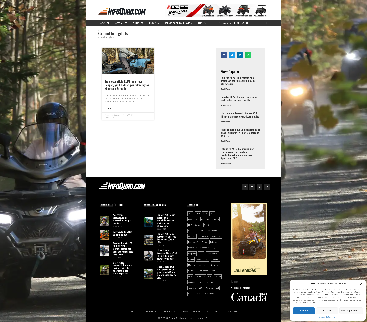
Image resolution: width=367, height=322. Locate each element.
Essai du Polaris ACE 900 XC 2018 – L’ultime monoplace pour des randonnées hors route (123, 249)
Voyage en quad (212, 288)
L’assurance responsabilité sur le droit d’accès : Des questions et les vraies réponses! (123, 268)
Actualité (121, 23)
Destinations (216, 236)
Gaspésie (192, 254)
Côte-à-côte (203, 236)
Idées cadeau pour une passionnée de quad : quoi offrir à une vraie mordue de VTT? (240, 133)
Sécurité (210, 282)
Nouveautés (215, 265)
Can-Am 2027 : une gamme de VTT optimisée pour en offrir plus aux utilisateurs (239, 81)
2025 (212, 214)
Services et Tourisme (177, 23)
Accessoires (193, 219)
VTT (190, 294)
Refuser (327, 310)
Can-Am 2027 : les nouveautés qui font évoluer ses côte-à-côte (239, 98)
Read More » (226, 89)
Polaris (213, 271)
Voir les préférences (351, 310)
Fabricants (214, 242)
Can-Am (198, 225)
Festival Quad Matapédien (199, 248)
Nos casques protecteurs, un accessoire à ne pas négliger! (122, 219)
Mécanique (203, 265)
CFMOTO (208, 225)
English (202, 23)
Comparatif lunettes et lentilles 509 (122, 233)
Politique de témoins (326, 317)
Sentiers (191, 282)
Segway (217, 277)
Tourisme (192, 288)
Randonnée (200, 277)
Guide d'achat (212, 254)
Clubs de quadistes (196, 231)
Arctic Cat (205, 219)
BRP (190, 225)
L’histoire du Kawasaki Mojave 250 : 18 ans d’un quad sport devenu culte (240, 114)
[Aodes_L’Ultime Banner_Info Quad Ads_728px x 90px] (217, 16)
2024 (205, 214)
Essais (153, 23)
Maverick (192, 265)
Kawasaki (215, 259)
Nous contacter (242, 288)
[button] (361, 283)
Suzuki (201, 282)
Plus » (108, 108)
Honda (191, 259)
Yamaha (198, 294)
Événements (209, 294)
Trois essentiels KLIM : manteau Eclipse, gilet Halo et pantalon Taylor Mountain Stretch (127, 85)
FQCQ (215, 248)
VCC (201, 288)
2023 (198, 214)
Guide (201, 254)
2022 (190, 214)
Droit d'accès (193, 242)
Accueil (105, 23)
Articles (138, 23)
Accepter (304, 310)
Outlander (204, 271)
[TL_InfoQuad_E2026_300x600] (249, 274)
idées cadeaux (203, 259)
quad (190, 277)
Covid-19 (192, 236)
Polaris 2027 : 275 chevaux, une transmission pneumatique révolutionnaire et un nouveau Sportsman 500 (237, 153)
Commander (212, 231)
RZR (209, 277)
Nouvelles (192, 271)
